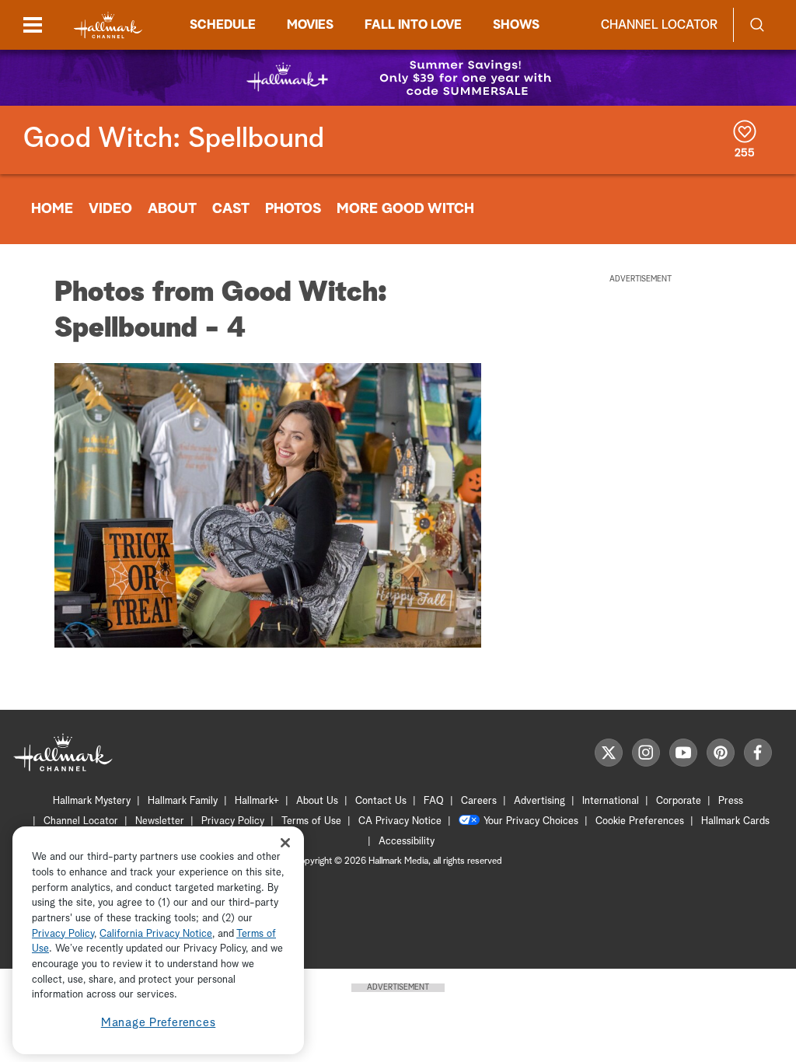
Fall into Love (413, 25)
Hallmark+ (257, 801)
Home (52, 209)
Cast (231, 209)
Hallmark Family (183, 801)
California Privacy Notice (156, 934)
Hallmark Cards (735, 821)
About (172, 209)
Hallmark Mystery (92, 801)
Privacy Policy (232, 821)
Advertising (539, 801)
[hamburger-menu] (32, 25)
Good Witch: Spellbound (173, 139)
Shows (516, 25)
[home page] (108, 25)
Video (110, 209)
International (610, 801)
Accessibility (407, 842)
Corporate (678, 801)
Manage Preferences (158, 1023)
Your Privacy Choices (531, 821)
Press (730, 801)
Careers (479, 801)
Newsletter (159, 821)
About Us (317, 801)
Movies (310, 25)
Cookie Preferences (639, 821)
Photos (293, 209)
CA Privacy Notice (400, 821)
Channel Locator (659, 25)
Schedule (223, 25)
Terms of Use (311, 821)
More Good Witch (405, 209)
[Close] (285, 842)
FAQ (434, 801)
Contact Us (381, 801)
